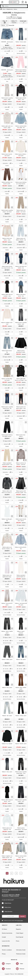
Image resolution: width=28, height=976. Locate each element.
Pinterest (22, 968)
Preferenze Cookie (20, 953)
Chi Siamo (4, 929)
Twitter (21, 963)
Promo (17, 941)
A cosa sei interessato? (8, 899)
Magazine (18, 929)
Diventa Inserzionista (7, 933)
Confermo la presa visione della (13, 920)
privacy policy (20, 920)
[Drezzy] (14, 2)
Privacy (4, 953)
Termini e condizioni (7, 950)
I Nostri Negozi (19, 933)
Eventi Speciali (19, 937)
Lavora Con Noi (6, 941)
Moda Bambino (8, 911)
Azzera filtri (11, 25)
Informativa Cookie (20, 950)
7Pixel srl (12, 974)
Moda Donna (8, 903)
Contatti (4, 937)
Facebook (8, 968)
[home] (1, 9)
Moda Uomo (8, 907)
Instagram (8, 963)
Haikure (3, 25)
